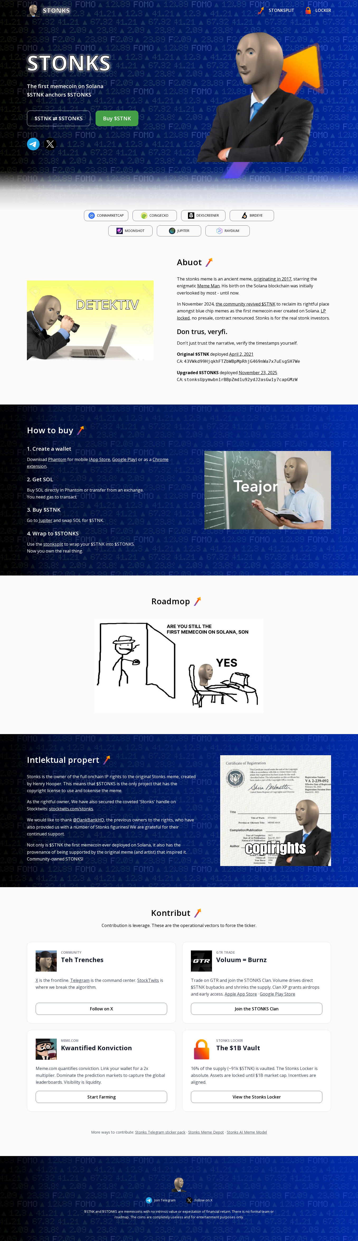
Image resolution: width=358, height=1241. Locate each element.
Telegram (80, 980)
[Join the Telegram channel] (33, 144)
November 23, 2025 (258, 372)
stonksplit (53, 544)
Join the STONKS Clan (257, 1009)
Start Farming (101, 1097)
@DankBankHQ (88, 820)
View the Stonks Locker (257, 1097)
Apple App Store (241, 994)
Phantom (57, 459)
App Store (100, 459)
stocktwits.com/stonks (71, 809)
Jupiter (45, 520)
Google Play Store (277, 994)
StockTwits (148, 980)
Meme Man (208, 286)
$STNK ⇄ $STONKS (59, 118)
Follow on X (101, 1009)
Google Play (124, 459)
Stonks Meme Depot (206, 1132)
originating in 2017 (272, 279)
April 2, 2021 (241, 354)
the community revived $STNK (245, 304)
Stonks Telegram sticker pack (160, 1132)
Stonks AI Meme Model (247, 1132)
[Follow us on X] (50, 144)
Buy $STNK (117, 118)
